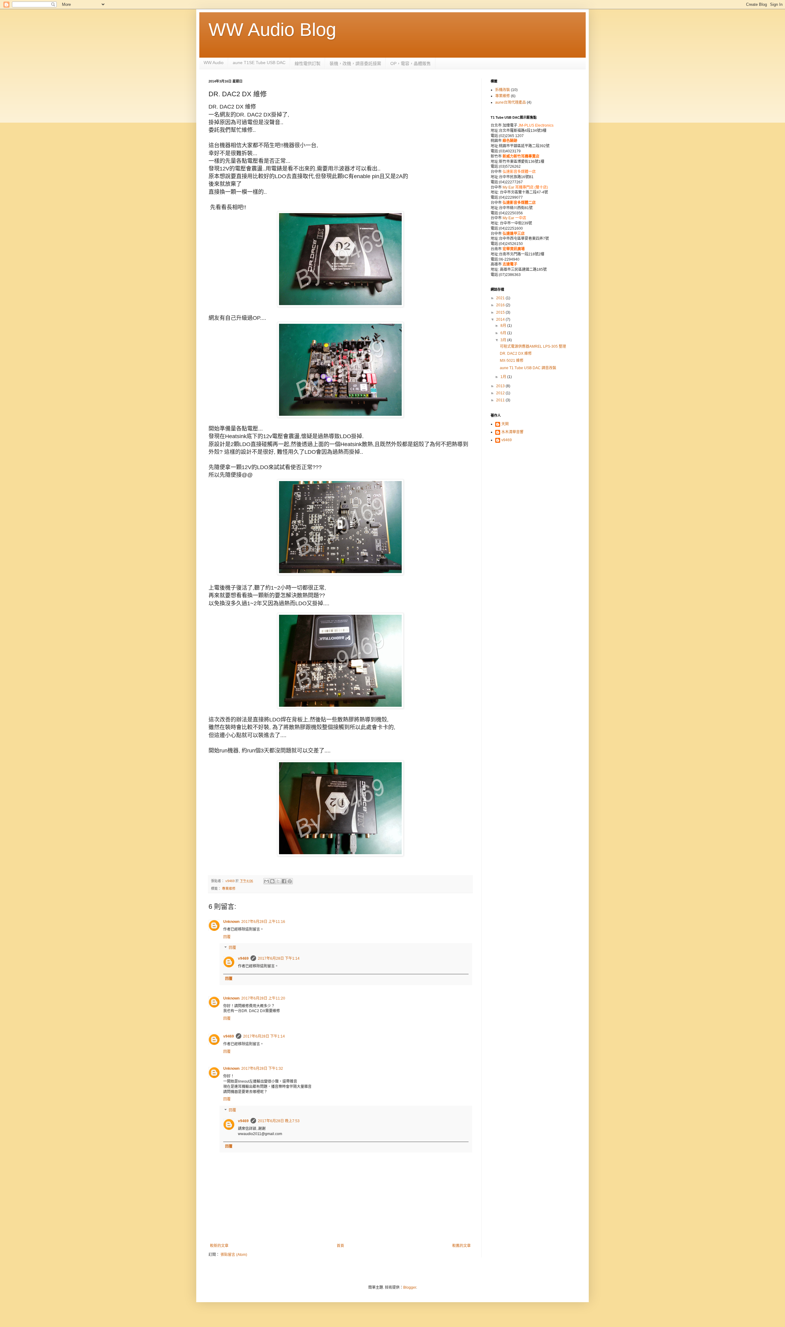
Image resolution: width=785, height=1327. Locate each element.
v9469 (243, 958)
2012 (501, 393)
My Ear (509, 187)
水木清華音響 (512, 432)
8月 (503, 325)
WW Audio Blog (272, 29)
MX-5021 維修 (511, 360)
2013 (501, 386)
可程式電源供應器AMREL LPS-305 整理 (533, 346)
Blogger (409, 1287)
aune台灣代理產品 (510, 102)
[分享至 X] (278, 881)
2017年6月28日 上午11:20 (263, 998)
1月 (503, 377)
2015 (501, 312)
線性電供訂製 (307, 63)
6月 (503, 333)
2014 (501, 319)
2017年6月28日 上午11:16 (263, 922)
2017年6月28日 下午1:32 (262, 1068)
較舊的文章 (461, 1246)
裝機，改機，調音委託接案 (355, 63)
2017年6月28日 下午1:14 (279, 958)
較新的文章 (219, 1246)
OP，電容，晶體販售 (410, 63)
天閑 (505, 424)
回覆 (227, 937)
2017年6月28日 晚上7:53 (279, 1121)
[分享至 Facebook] (284, 881)
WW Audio (214, 62)
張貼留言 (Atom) (233, 1254)
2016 (501, 305)
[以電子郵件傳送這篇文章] (266, 881)
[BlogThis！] (272, 881)
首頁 (340, 1246)
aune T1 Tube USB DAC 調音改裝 (528, 368)
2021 (501, 298)
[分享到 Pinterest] (290, 881)
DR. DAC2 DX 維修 (516, 353)
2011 (501, 400)
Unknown (231, 922)
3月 (503, 340)
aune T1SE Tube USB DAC (259, 62)
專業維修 (229, 888)
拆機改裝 (502, 90)
